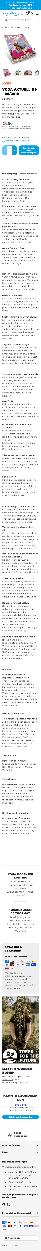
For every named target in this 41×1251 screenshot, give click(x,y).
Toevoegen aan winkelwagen (28, 150)
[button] (32, 13)
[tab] (9, 173)
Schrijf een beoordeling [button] (20, 1117)
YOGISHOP (13, 1245)
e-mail (15, 1175)
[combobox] (20, 19)
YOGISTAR (7, 1079)
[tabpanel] (20, 520)
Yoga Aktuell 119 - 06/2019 (20, 27)
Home (4, 27)
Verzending (16, 126)
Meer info (20, 895)
